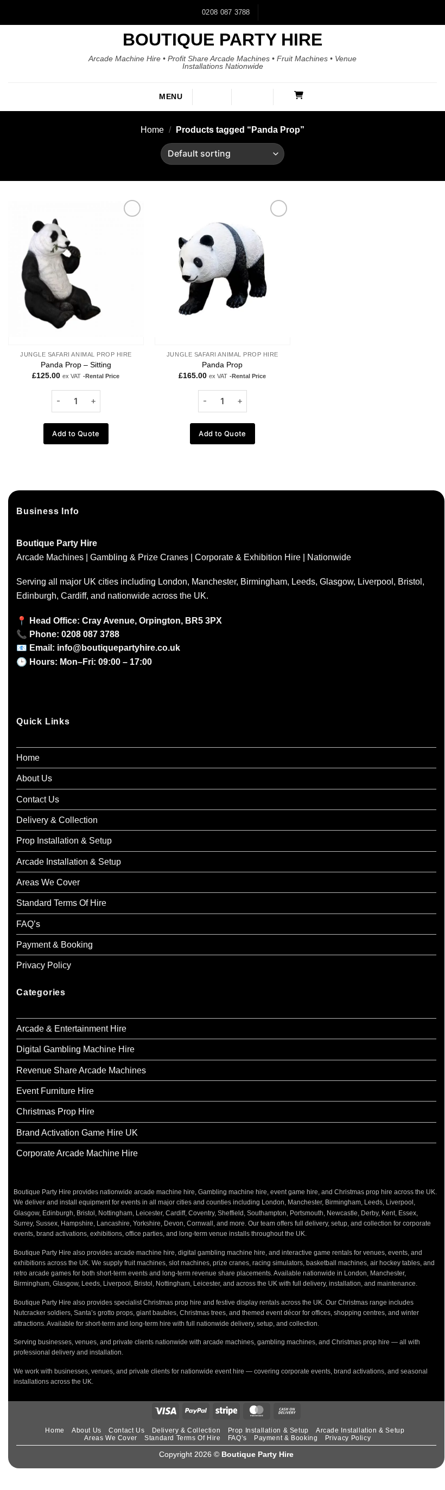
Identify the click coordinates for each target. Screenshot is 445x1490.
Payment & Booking (54, 944)
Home (152, 129)
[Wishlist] (258, 95)
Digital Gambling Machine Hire (75, 1049)
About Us (34, 778)
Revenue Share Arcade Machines (81, 1070)
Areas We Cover (48, 882)
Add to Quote (76, 433)
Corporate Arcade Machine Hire (77, 1153)
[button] (162, 97)
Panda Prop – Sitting (76, 364)
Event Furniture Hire (55, 1091)
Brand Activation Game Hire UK (77, 1132)
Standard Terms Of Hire (61, 903)
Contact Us (37, 799)
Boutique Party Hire (222, 39)
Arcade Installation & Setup (68, 861)
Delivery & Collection (57, 820)
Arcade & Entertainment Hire (71, 1028)
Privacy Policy (43, 965)
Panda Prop (222, 364)
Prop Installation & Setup (64, 840)
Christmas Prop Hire (55, 1111)
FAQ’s (28, 924)
